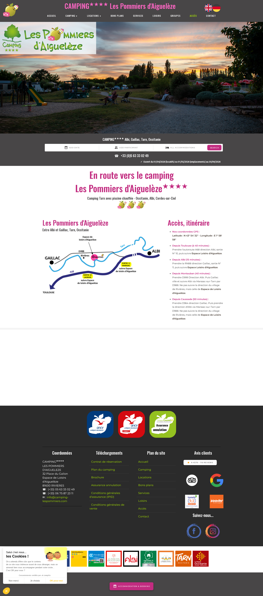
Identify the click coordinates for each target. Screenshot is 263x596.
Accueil (51, 15)
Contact (211, 15)
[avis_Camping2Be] (192, 507)
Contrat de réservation (106, 461)
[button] (6, 590)
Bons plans (117, 15)
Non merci (14, 580)
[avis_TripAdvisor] (192, 486)
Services (138, 15)
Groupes (175, 15)
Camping (70, 15)
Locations (93, 15)
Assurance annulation (106, 485)
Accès (142, 508)
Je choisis (35, 580)
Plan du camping (103, 469)
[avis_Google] (216, 486)
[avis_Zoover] (216, 507)
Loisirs (157, 15)
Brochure (97, 477)
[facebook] (194, 539)
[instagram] (212, 539)
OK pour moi (56, 580)
